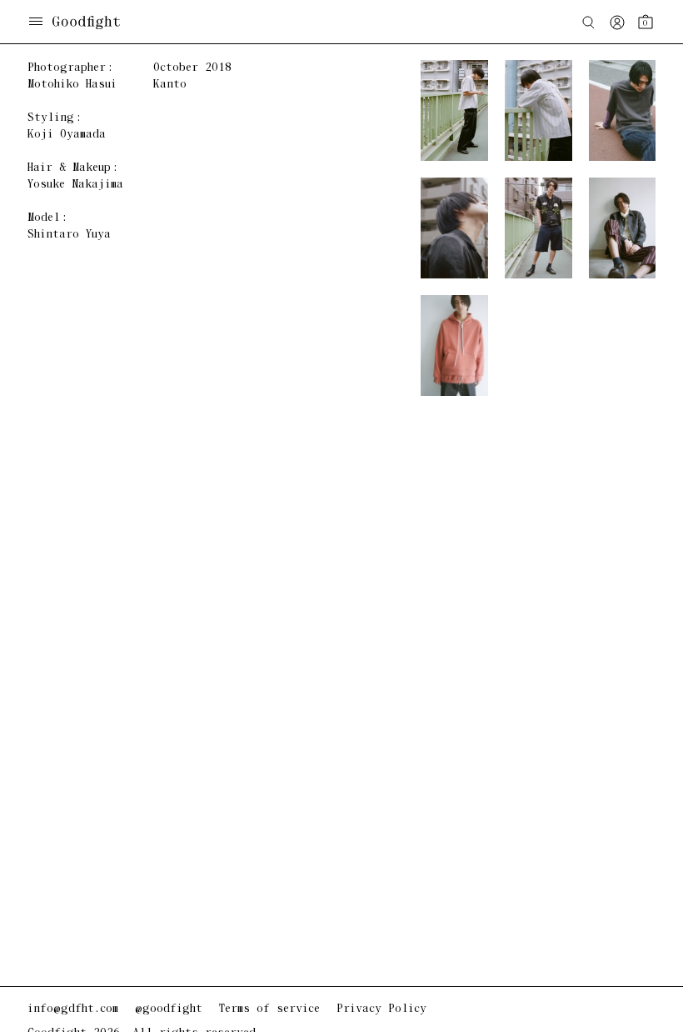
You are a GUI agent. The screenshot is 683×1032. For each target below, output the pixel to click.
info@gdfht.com (72, 1009)
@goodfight (168, 1009)
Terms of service (269, 1009)
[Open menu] (35, 23)
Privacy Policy (381, 1009)
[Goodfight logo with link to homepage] (94, 22)
